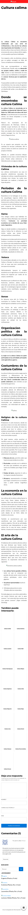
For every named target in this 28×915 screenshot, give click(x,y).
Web (2, 815)
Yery (13, 840)
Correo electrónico (8, 807)
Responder (5, 859)
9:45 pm (24, 840)
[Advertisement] (14, 25)
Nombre (4, 799)
